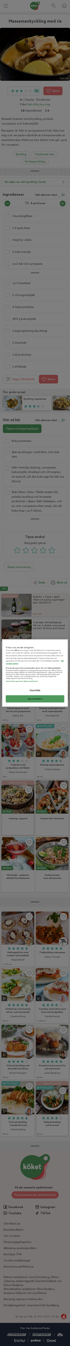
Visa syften (35, 690)
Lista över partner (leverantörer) (22, 681)
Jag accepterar (35, 699)
